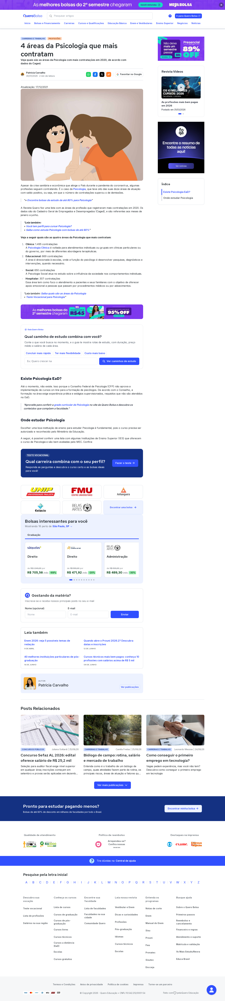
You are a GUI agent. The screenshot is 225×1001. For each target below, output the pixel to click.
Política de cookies (118, 984)
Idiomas (119, 936)
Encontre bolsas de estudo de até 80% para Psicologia (59, 200)
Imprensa (138, 984)
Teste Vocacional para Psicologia (45, 296)
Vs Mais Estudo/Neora (188, 951)
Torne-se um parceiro (160, 984)
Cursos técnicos (63, 937)
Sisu (148, 930)
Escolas (58, 951)
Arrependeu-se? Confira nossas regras (117, 844)
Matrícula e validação (188, 944)
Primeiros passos (185, 914)
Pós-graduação (123, 929)
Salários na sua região (35, 923)
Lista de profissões (33, 915)
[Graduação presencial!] (181, 49)
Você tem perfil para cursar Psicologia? (49, 226)
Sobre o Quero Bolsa (187, 907)
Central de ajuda (126, 860)
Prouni (149, 938)
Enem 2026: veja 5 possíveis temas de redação (47, 642)
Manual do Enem (154, 923)
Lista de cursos (62, 907)
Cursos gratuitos (63, 959)
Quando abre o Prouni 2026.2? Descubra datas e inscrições (108, 642)
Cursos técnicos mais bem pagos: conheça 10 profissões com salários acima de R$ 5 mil (111, 658)
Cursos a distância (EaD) (64, 944)
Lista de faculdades (95, 908)
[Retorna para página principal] (32, 16)
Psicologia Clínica (38, 247)
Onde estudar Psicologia (178, 197)
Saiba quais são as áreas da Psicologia (63, 293)
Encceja (150, 967)
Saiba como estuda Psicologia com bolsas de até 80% (57, 229)
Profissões (121, 922)
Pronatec (151, 952)
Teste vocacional (32, 908)
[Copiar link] (108, 74)
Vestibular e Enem (124, 907)
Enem (148, 915)
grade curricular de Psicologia (71, 404)
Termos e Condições (64, 984)
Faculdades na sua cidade (94, 916)
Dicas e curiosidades (126, 914)
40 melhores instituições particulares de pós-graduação (51, 658)
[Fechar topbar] (221, 4)
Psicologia (79, 189)
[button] (211, 990)
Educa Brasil (183, 959)
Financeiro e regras (187, 929)
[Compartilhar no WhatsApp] (88, 74)
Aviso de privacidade (91, 984)
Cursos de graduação (65, 914)
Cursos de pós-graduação (62, 922)
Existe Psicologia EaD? (176, 191)
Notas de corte (154, 908)
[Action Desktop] (82, 311)
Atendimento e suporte (188, 937)
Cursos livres (61, 929)
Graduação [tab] (33, 534)
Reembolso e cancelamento (184, 922)
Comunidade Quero (94, 923)
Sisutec (150, 960)
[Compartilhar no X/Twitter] (101, 74)
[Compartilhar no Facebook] (95, 74)
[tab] (70, 579)
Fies (148, 945)
